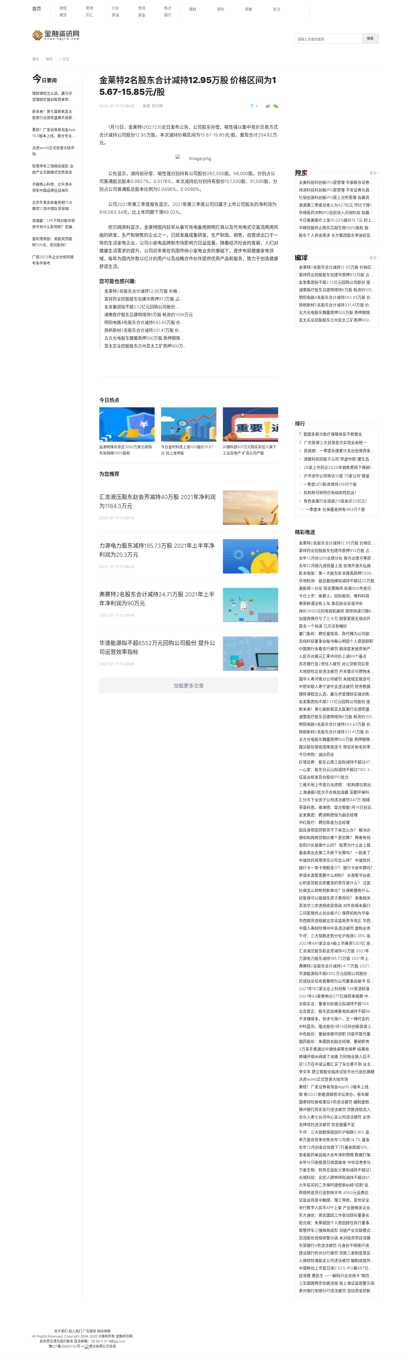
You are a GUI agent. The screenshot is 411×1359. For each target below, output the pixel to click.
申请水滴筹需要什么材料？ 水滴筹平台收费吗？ (340, 875)
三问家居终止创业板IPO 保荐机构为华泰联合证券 (342, 913)
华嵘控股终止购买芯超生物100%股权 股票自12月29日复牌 (350, 227)
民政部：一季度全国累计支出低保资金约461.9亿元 (348, 450)
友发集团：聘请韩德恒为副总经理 (328, 814)
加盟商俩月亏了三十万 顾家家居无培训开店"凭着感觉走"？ (350, 618)
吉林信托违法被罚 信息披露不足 (327, 1124)
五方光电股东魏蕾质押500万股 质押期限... (143, 338)
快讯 (141, 8)
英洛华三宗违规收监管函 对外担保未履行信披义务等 (344, 905)
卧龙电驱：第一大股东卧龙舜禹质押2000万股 (339, 573)
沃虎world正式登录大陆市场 (323, 1079)
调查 (248, 9)
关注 (276, 9)
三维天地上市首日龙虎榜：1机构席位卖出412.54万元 (345, 784)
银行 (167, 15)
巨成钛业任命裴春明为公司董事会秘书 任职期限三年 (344, 981)
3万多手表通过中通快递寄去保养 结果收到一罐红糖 (344, 1049)
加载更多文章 (189, 686)
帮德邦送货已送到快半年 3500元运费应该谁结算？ (343, 1192)
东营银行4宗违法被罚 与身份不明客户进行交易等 (342, 1245)
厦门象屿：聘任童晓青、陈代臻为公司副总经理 (340, 633)
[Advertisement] (353, 118)
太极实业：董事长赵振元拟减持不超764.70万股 (340, 1003)
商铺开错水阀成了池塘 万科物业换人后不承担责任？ (344, 1056)
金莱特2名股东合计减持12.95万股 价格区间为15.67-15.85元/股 (354, 267)
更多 (373, 173)
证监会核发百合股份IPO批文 (324, 777)
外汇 (89, 15)
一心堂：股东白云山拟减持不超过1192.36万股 (339, 769)
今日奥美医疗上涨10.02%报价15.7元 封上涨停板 (341, 220)
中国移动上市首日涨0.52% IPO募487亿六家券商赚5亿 (346, 1268)
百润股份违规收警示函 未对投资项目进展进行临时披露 (346, 1237)
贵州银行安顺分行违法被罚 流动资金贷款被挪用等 (342, 1290)
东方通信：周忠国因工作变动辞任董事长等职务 (340, 1215)
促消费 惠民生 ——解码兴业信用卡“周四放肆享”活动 (344, 1275)
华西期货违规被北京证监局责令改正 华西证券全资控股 (346, 920)
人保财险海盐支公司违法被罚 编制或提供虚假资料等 (344, 1260)
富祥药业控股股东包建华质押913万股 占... (143, 299)
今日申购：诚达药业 (316, 754)
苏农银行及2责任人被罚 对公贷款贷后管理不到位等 (344, 663)
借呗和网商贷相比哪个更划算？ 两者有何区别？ (340, 837)
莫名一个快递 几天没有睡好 (323, 626)
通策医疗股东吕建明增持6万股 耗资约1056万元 (148, 314)
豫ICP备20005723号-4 (66, 1346)
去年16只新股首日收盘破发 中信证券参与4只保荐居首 (346, 1162)
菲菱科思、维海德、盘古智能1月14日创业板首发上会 (345, 807)
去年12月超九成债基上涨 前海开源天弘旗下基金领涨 (344, 565)
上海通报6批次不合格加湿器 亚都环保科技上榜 (340, 792)
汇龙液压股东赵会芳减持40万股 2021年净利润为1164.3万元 (352, 950)
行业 (115, 8)
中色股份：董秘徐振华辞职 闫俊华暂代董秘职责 (340, 1033)
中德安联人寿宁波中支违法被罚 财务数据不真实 (340, 686)
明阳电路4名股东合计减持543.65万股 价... (144, 322)
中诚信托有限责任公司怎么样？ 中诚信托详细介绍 (342, 860)
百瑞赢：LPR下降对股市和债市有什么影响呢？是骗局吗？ (53, 226)
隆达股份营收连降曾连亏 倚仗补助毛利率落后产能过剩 (346, 746)
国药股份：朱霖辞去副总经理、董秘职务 (334, 1041)
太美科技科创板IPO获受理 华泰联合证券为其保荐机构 (346, 182)
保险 (220, 9)
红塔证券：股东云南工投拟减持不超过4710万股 (340, 762)
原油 (115, 15)
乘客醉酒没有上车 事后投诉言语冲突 (331, 603)
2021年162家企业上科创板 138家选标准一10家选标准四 (348, 988)
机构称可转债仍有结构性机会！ (331, 492)
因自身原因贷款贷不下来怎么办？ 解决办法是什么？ (344, 829)
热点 (167, 8)
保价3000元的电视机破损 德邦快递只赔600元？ (341, 610)
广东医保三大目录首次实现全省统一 (335, 442)
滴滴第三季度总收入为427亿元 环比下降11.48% (340, 205)
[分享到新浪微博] (268, 106)
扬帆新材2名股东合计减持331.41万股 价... (143, 330)
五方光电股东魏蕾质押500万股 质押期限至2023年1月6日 (349, 312)
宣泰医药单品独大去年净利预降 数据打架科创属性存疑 (346, 1154)
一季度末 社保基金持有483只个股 (335, 509)
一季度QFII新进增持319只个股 (330, 484)
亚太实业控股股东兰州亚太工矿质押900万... (145, 346)
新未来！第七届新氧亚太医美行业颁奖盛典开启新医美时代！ (352, 709)
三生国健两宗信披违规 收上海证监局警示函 (336, 1283)
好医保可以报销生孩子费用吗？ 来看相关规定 (338, 897)
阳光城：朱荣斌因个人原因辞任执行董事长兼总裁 (342, 1222)
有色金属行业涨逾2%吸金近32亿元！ (336, 501)
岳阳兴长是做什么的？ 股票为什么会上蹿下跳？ (340, 845)
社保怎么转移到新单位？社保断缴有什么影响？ (340, 890)
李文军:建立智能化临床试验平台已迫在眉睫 (336, 1071)
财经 (63, 8)
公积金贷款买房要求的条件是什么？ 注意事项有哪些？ (346, 882)
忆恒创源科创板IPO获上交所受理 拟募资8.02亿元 (342, 197)
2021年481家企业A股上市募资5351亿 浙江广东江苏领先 (348, 943)
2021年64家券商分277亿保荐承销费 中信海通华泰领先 (347, 996)
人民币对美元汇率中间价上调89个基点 (333, 656)
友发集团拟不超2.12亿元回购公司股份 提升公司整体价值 (348, 282)
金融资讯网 (124, 1336)
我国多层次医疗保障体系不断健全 (332, 434)
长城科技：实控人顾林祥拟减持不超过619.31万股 (342, 1177)
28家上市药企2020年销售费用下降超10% (340, 467)
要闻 (89, 8)
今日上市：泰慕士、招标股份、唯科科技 (334, 595)
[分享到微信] (275, 106)
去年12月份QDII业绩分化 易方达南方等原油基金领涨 (345, 558)
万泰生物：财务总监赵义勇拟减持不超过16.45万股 (343, 1169)
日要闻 (44, 79)
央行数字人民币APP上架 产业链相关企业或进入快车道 (346, 1207)
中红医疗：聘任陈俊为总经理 (324, 822)
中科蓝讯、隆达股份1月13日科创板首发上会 (337, 1026)
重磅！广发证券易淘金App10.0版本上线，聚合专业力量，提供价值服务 (53, 135)
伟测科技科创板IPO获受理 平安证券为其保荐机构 (342, 189)
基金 (141, 15)
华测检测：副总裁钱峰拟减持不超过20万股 (336, 580)
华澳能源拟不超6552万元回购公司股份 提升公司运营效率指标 (353, 973)
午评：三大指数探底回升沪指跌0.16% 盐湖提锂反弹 (344, 1132)
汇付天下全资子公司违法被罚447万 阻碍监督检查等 (344, 799)
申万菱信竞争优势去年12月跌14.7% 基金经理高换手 (344, 1139)
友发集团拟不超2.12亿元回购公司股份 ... (141, 306)
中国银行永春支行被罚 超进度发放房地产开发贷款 (342, 648)
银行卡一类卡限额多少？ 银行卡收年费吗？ (336, 867)
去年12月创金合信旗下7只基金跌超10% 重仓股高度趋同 (347, 1147)
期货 (63, 15)
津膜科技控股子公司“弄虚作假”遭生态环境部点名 (346, 459)
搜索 (370, 38)
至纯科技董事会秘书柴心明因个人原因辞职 (336, 641)
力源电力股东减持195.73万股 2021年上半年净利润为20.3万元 (353, 958)
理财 (192, 9)
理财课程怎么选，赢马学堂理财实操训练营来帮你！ (344, 694)
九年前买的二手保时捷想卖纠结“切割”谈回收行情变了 (345, 1184)
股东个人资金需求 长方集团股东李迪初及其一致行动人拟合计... (354, 235)
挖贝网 (157, 106)
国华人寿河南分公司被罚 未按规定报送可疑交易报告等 (346, 678)
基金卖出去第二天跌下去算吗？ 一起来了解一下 (340, 852)
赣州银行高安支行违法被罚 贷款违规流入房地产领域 (344, 1109)
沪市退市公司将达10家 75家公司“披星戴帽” (341, 475)
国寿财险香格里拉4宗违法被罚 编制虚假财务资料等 (344, 1101)
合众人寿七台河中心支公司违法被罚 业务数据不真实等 (346, 1117)
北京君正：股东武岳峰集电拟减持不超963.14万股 (342, 1011)
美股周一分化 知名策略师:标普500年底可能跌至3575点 (347, 588)
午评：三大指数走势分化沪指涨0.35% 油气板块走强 (344, 935)
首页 (37, 11)
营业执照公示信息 (102, 1346)
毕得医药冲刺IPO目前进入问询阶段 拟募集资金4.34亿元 (348, 212)
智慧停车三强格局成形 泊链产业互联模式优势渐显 (342, 1230)
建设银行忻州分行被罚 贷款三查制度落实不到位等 (342, 1252)
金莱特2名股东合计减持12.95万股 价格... (142, 291)
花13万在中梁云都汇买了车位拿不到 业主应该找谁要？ (346, 1064)
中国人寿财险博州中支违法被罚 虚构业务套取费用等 (344, 928)
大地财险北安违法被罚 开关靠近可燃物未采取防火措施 (346, 671)
